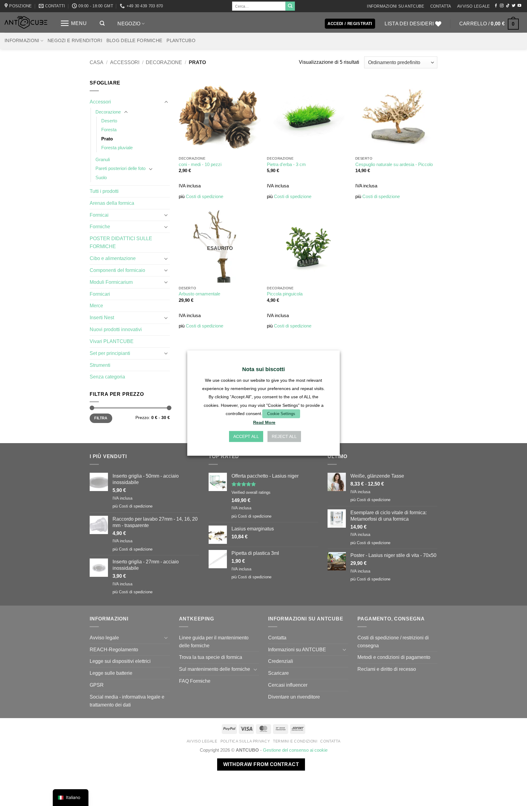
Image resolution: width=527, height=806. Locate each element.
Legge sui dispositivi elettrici (120, 661)
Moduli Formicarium (111, 282)
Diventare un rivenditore (294, 696)
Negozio (128, 23)
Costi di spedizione (204, 196)
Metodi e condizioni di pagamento (393, 657)
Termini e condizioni (295, 741)
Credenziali (280, 661)
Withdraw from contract (261, 764)
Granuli (102, 159)
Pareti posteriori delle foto (120, 168)
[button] (73, 23)
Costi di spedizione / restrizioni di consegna (393, 641)
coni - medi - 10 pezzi (200, 164)
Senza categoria (107, 376)
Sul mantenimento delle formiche (214, 669)
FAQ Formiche (194, 681)
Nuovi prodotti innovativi (116, 329)
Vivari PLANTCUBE (112, 341)
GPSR (97, 685)
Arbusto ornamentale (199, 293)
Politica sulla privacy (245, 741)
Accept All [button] (246, 436)
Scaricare (278, 673)
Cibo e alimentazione (113, 258)
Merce (96, 305)
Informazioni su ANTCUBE (395, 6)
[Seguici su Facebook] (496, 6)
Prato (107, 138)
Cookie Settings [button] (281, 413)
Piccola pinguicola (285, 293)
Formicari (100, 294)
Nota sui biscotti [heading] (263, 369)
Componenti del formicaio (117, 270)
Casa (96, 62)
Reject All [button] (284, 436)
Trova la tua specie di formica (210, 657)
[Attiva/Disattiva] (166, 102)
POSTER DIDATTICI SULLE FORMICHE (121, 242)
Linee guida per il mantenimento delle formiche (214, 641)
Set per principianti (110, 353)
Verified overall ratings (251, 492)
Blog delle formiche (134, 40)
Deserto (109, 120)
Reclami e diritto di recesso (386, 669)
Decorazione (164, 62)
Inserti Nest (102, 317)
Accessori (124, 62)
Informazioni (22, 40)
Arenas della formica (112, 203)
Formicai (99, 215)
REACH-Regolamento (114, 649)
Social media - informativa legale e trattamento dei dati (127, 700)
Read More (264, 422)
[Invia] (290, 6)
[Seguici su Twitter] (513, 6)
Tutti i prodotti (104, 191)
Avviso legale (473, 6)
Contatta (440, 6)
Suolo (101, 177)
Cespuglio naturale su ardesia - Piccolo (394, 164)
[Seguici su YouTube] (519, 6)
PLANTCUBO (181, 40)
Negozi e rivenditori (75, 40)
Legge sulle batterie (111, 673)
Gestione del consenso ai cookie (295, 750)
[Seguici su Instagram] (502, 6)
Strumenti (100, 365)
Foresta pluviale (117, 147)
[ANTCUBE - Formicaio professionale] (26, 22)
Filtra (100, 418)
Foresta (109, 129)
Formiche (100, 226)
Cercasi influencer (287, 685)
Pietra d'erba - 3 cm (286, 164)
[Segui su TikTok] (508, 6)
